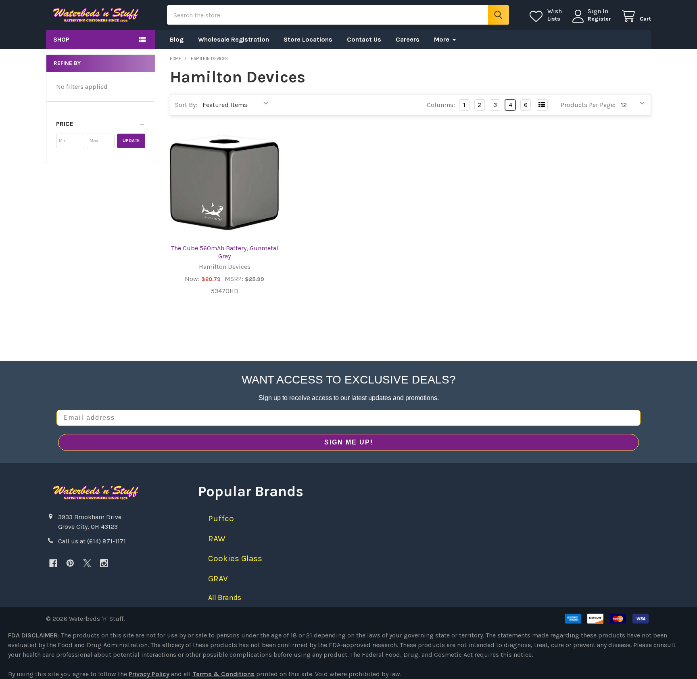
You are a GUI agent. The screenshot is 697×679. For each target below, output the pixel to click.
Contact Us (364, 39)
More (441, 39)
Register (599, 18)
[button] (100, 124)
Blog (177, 39)
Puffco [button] (221, 518)
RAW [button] (216, 538)
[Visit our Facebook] (53, 563)
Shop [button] (61, 39)
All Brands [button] (224, 597)
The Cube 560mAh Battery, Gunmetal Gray (224, 252)
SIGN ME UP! (348, 442)
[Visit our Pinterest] (70, 563)
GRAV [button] (218, 578)
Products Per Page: (588, 105)
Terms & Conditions (223, 674)
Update (131, 140)
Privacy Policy (149, 674)
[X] (87, 563)
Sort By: (186, 105)
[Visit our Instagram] (104, 563)
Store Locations (308, 39)
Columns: (441, 105)
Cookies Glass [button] (235, 558)
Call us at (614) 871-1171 (92, 541)
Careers (407, 39)
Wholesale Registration (233, 39)
